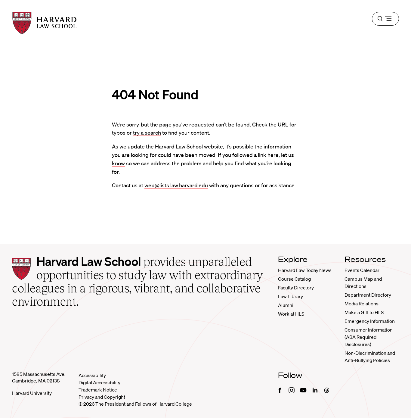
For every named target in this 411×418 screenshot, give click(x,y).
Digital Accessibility (99, 382)
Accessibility (92, 375)
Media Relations (362, 304)
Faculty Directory (296, 288)
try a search (147, 132)
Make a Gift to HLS (364, 312)
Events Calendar (362, 270)
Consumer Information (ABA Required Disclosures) (369, 337)
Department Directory (368, 295)
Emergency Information (370, 321)
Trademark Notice (98, 390)
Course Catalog (294, 279)
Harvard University (32, 393)
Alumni (285, 305)
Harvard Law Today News (305, 270)
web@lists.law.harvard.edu (176, 185)
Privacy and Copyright (102, 397)
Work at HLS (291, 314)
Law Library (290, 296)
